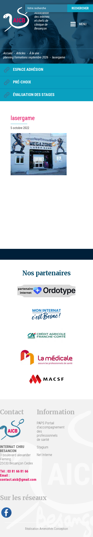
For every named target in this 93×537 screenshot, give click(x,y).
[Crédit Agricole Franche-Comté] (47, 335)
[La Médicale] (46, 357)
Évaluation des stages (34, 94)
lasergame (23, 118)
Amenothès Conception (53, 528)
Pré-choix (22, 82)
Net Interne (44, 455)
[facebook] (6, 512)
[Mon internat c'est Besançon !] (47, 314)
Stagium (42, 447)
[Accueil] (18, 20)
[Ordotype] (46, 292)
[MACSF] (46, 379)
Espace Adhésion (28, 69)
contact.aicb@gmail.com (18, 480)
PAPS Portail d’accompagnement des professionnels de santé (46, 431)
